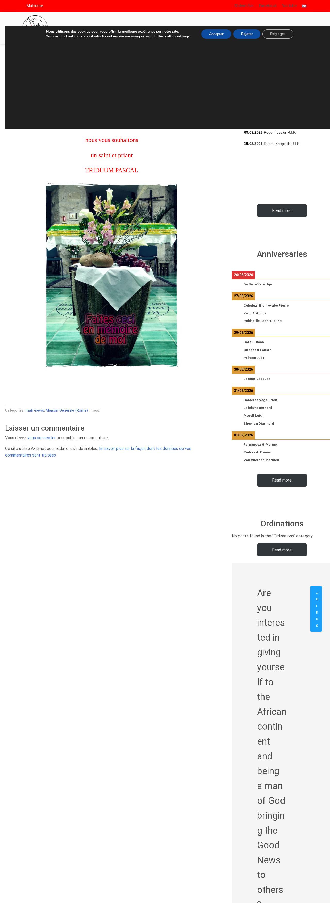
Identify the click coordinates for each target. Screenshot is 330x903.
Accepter (216, 33)
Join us (317, 609)
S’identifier (244, 5)
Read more (282, 210)
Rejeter (247, 33)
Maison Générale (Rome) (67, 410)
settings (183, 36)
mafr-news (35, 410)
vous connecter (41, 437)
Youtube (289, 5)
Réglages (277, 33)
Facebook (268, 5)
